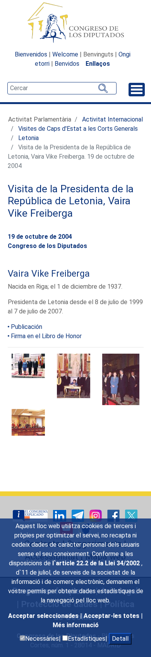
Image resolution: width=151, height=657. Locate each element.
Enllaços (98, 63)
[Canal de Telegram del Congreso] (79, 515)
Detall (120, 638)
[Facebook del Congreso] (114, 515)
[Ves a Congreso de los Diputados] (75, 22)
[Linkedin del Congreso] (60, 515)
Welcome (65, 54)
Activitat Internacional (112, 119)
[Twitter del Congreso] (131, 515)
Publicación (26, 326)
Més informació (76, 625)
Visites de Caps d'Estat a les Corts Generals (78, 128)
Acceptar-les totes (112, 615)
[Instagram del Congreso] (96, 515)
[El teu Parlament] (31, 515)
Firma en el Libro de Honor (46, 336)
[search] (62, 88)
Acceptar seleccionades (44, 615)
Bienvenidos (31, 54)
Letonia (28, 138)
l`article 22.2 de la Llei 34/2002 (96, 563)
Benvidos (67, 63)
